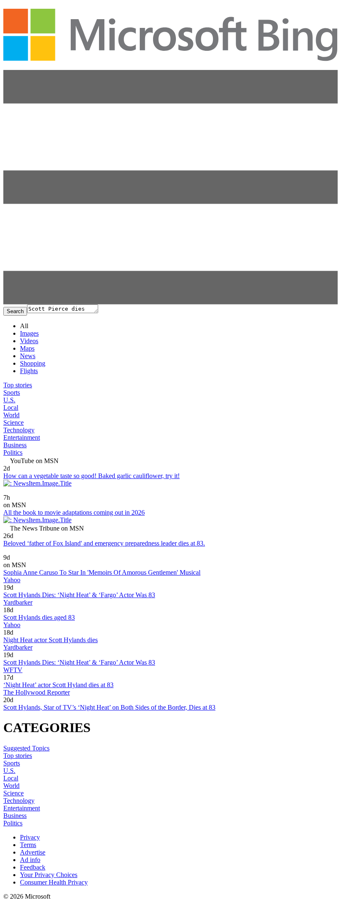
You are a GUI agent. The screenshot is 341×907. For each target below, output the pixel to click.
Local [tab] (10, 407)
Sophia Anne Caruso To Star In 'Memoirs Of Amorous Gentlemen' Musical (101, 572)
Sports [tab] (11, 392)
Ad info (30, 859)
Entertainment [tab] (21, 437)
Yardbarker (17, 602)
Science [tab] (13, 422)
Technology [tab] (19, 430)
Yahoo (11, 579)
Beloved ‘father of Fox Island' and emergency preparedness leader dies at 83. (104, 543)
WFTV (12, 669)
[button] (170, 302)
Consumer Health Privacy (54, 882)
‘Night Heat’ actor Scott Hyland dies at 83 (58, 684)
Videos (29, 340)
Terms (28, 844)
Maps (27, 348)
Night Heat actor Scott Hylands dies (50, 639)
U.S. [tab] (9, 400)
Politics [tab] (12, 452)
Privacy (30, 837)
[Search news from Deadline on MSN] (24, 491)
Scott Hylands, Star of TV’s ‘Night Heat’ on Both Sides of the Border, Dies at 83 (109, 707)
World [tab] (11, 415)
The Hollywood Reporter (36, 692)
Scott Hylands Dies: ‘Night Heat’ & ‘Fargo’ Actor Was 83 (79, 594)
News (27, 355)
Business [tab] (15, 445)
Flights (29, 370)
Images (29, 333)
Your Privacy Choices (48, 874)
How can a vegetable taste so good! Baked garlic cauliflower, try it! (91, 475)
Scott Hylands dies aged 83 (39, 617)
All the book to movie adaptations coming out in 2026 (74, 512)
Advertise (32, 852)
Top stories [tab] (17, 385)
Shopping (32, 363)
